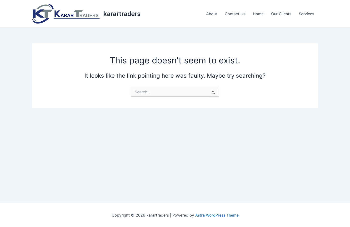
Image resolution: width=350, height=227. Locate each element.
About (211, 13)
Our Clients (281, 13)
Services (306, 13)
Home (258, 13)
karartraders (121, 13)
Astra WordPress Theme (217, 215)
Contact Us (235, 13)
